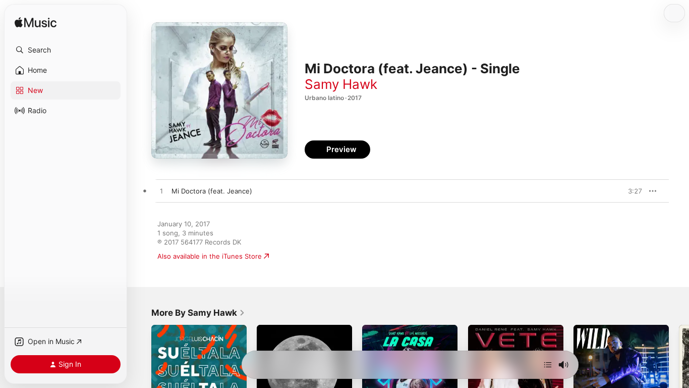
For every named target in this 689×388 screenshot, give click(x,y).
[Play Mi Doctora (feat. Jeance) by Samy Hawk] (161, 191)
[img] (35, 23)
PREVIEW (631, 191)
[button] (65, 50)
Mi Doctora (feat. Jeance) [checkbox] (211, 191)
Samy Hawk (341, 84)
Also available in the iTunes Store (209, 256)
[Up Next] (548, 365)
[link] (198, 312)
